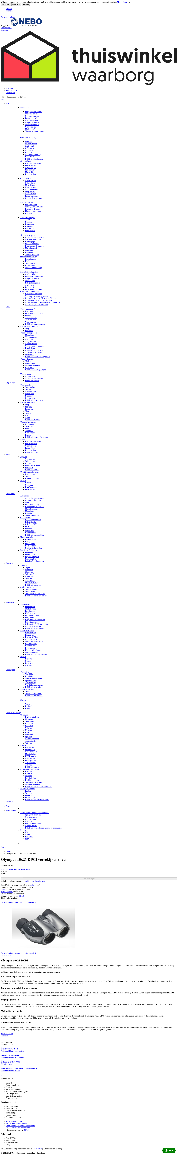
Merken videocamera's (29, 326)
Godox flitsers (30, 194)
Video (8, 307)
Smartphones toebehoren (29, 769)
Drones (28, 315)
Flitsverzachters (31, 205)
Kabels (23, 745)
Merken (23, 481)
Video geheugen (26, 359)
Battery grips (30, 224)
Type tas (23, 457)
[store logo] (26, 26)
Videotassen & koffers (33, 352)
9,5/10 (21, 896)
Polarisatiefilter (31, 165)
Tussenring (29, 426)
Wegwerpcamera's (32, 122)
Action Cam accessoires (34, 237)
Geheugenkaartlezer (32, 155)
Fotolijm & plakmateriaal (34, 561)
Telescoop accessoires (33, 694)
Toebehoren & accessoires (35, 594)
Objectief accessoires (28, 422)
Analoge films (30, 274)
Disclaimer (38, 1149)
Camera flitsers (31, 826)
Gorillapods (29, 576)
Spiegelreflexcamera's (33, 112)
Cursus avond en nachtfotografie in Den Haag (42, 302)
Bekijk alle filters (31, 452)
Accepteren (16, 4)
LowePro (28, 483)
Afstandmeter (30, 683)
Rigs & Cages (30, 348)
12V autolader (30, 763)
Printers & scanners (27, 789)
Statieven (9, 563)
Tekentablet (29, 721)
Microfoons (29, 250)
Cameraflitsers (25, 178)
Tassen (8, 454)
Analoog (28, 821)
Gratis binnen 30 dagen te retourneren (20, 1126)
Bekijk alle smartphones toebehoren (38, 787)
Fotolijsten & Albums (28, 550)
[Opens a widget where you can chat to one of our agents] (169, 1151)
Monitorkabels (30, 754)
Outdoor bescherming (28, 257)
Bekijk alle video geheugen (35, 370)
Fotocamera (24, 107)
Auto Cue (29, 339)
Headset (28, 732)
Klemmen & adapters (33, 650)
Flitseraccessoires (27, 202)
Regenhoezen (30, 259)
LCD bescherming (32, 244)
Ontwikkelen (30, 281)
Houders (28, 771)
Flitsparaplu (29, 617)
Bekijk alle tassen (32, 470)
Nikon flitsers (30, 183)
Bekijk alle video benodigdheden (37, 357)
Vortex (27, 704)
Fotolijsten (29, 552)
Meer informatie (123, 2)
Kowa (27, 708)
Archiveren (29, 285)
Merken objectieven (27, 402)
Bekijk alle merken (32, 420)
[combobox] (12, 97)
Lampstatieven (30, 633)
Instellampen (30, 611)
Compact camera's (32, 116)
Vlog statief (30, 581)
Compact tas (30, 459)
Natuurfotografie (26, 537)
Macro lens (29, 394)
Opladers (28, 222)
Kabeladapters (30, 778)
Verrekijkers (10, 670)
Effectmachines (31, 644)
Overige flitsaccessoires (34, 207)
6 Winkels (9, 88)
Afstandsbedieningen (33, 239)
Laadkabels (29, 747)
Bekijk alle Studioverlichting (36, 628)
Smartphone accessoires (34, 782)
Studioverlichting (26, 604)
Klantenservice (11, 90)
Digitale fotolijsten (32, 557)
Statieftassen (30, 591)
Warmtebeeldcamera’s (33, 678)
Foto (7, 103)
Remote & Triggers (32, 637)
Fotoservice (10, 93)
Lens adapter (30, 433)
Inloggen (9, 11)
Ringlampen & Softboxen (35, 620)
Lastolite (28, 659)
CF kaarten (29, 148)
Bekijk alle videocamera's (35, 324)
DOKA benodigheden (33, 289)
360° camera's (30, 320)
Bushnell (28, 706)
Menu (3, 99)
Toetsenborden (30, 741)
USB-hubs (29, 728)
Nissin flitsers (30, 187)
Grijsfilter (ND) (31, 168)
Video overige (25, 374)
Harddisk (28, 152)
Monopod (29, 570)
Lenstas (28, 435)
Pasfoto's (9, 802)
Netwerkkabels (31, 752)
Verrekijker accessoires (34, 685)
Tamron (28, 413)
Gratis (3, 889)
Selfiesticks (29, 355)
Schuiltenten (30, 263)
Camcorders (29, 311)
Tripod (27, 568)
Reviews (4, 1036)
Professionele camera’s (34, 313)
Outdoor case (30, 474)
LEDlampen (30, 613)
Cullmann (29, 485)
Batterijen (29, 226)
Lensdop (28, 428)
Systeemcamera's (31, 114)
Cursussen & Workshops (29, 292)
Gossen (28, 661)
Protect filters (30, 170)
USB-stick (29, 726)
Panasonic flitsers (31, 196)
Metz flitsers (30, 185)
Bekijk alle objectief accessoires (37, 437)
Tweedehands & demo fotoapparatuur (34, 813)
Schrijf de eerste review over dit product (16, 869)
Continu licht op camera (34, 198)
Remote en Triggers (32, 209)
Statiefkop (29, 572)
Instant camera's (31, 118)
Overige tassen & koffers (29, 472)
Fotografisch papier (32, 283)
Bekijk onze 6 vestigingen (35, 881)
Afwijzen (26, 4)
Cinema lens (30, 376)
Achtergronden (31, 639)
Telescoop (29, 691)
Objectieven (10, 383)
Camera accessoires (27, 235)
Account (9, 9)
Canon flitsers (30, 181)
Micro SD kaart (31, 144)
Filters (22, 439)
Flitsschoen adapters (33, 211)
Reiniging (29, 252)
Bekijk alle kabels (32, 767)
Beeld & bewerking (13, 713)
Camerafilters (25, 161)
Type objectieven (26, 385)
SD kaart (28, 142)
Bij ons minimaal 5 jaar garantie (18, 1128)
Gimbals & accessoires (34, 350)
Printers (28, 791)
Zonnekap (29, 431)
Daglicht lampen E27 (33, 615)
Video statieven (31, 344)
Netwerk (28, 730)
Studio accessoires (27, 631)
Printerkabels (30, 750)
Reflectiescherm (31, 622)
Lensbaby (29, 396)
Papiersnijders (30, 559)
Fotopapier (29, 795)
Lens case (29, 468)
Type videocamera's (27, 309)
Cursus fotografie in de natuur (36, 305)
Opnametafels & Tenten (34, 641)
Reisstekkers (30, 228)
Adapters (28, 765)
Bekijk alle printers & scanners (37, 800)
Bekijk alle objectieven (34, 400)
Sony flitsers (30, 192)
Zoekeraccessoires (32, 255)
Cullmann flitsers (31, 189)
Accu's (27, 220)
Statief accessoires (27, 587)
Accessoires (10, 494)
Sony (27, 328)
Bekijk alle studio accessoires (36, 654)
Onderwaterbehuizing (33, 268)
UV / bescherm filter (33, 163)
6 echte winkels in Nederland (17, 1123)
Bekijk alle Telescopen (34, 696)
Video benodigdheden (28, 333)
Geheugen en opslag (28, 137)
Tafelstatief (29, 574)
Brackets (28, 213)
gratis (31, 885)
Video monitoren (31, 337)
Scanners (28, 793)
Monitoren (29, 719)
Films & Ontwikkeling (29, 272)
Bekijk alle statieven (33, 585)
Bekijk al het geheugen (34, 159)
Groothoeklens (30, 391)
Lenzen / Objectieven (33, 823)
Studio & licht (11, 602)
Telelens (28, 389)
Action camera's (31, 318)
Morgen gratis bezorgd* (15, 1121)
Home (8, 851)
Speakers (28, 737)
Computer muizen (32, 739)
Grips (27, 502)
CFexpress (29, 150)
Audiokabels (30, 758)
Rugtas (28, 463)
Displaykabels (30, 760)
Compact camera (31, 819)
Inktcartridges (30, 797)
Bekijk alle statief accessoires (36, 596)
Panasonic (29, 331)
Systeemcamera (31, 817)
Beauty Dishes (30, 646)
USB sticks (29, 157)
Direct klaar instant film (34, 276)
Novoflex (28, 665)
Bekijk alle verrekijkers (34, 687)
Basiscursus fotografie (33, 294)
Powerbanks (30, 231)
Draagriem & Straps (32, 465)
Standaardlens (30, 387)
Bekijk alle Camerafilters (34, 535)
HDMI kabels (30, 756)
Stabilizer (28, 578)
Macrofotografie (31, 248)
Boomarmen (30, 648)
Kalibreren (29, 724)
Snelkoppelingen (31, 589)
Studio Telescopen (27, 689)
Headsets (28, 773)
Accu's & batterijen (27, 218)
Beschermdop (30, 174)
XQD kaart (29, 146)
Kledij (27, 261)
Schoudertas (30, 461)
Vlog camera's (30, 127)
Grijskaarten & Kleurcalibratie (36, 624)
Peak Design (30, 489)
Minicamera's (30, 129)
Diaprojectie (30, 287)
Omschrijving (6, 955)
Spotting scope (30, 681)
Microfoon (29, 734)
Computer (24, 715)
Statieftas (28, 476)
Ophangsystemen (31, 652)
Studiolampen (30, 609)
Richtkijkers (29, 676)
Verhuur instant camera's (34, 131)
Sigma (27, 411)
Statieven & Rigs (31, 583)
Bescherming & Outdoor (34, 246)
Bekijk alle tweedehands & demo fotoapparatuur (43, 828)
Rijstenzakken (30, 265)
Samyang (28, 407)
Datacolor (29, 663)
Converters (29, 424)
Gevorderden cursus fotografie (36, 296)
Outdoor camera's (32, 125)
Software (28, 743)
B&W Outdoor (31, 487)
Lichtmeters (29, 635)
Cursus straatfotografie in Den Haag (39, 300)
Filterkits (28, 528)
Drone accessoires (32, 381)
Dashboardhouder (32, 780)
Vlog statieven (30, 341)
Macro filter (29, 172)
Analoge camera (31, 120)
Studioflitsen (30, 607)
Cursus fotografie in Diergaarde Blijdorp (40, 298)
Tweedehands (11, 810)
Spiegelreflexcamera (33, 815)
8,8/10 (26, 1130)
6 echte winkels (7, 892)
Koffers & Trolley (32, 478)
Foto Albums (30, 554)
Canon (27, 418)
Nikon (27, 415)
